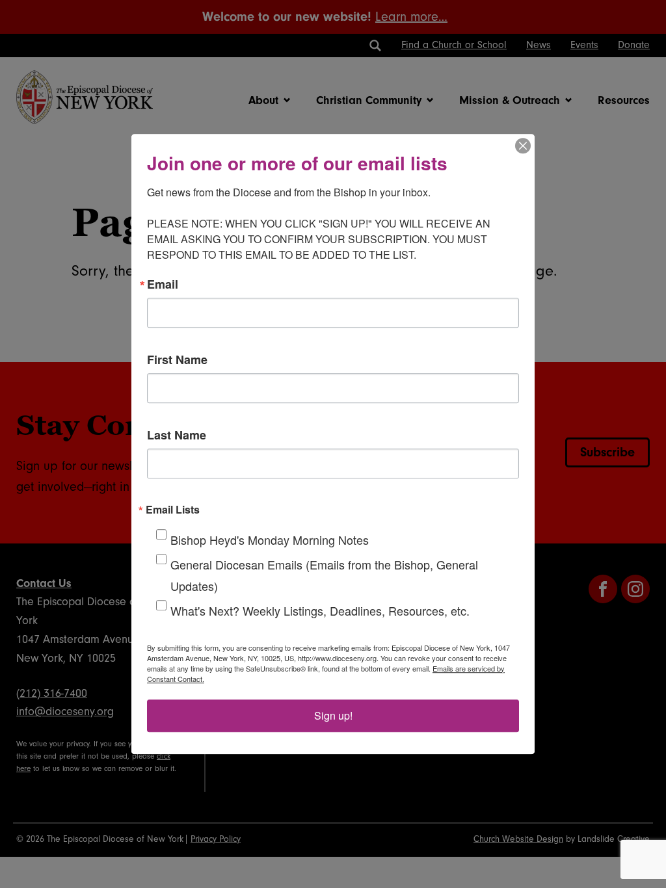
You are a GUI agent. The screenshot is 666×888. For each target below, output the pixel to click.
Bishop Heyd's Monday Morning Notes (269, 539)
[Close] (523, 145)
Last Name (176, 435)
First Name (177, 359)
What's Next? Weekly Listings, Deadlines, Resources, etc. (320, 610)
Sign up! (333, 715)
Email (162, 284)
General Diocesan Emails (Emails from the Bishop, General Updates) (324, 575)
